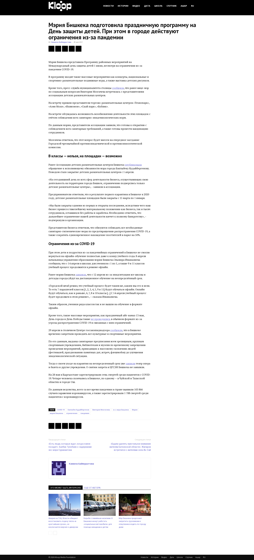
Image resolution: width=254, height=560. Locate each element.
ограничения (71, 413)
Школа (158, 5)
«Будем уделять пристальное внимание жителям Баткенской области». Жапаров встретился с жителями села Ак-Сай (130, 446)
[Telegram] (72, 49)
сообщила (118, 88)
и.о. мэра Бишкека (121, 410)
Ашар (184, 5)
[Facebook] (51, 49)
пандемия (85, 413)
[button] (201, 6)
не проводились (100, 319)
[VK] (65, 49)
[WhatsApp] (78, 49)
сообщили (116, 330)
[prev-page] (50, 533)
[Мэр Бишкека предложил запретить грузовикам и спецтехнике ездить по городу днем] (135, 505)
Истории (123, 5)
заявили (130, 363)
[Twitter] (58, 49)
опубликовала (133, 164)
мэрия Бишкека (56, 413)
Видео (136, 5)
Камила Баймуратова (61, 42)
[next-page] (55, 533)
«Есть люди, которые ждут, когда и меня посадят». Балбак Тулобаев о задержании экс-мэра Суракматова (70, 446)
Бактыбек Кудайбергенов (78, 410)
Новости (108, 5)
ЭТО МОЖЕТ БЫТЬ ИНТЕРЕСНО (65, 488)
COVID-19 (61, 410)
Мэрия (134, 410)
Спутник (172, 5)
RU (192, 5)
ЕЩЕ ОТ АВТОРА (92, 488)
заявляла (81, 274)
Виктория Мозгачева (101, 410)
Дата (147, 5)
